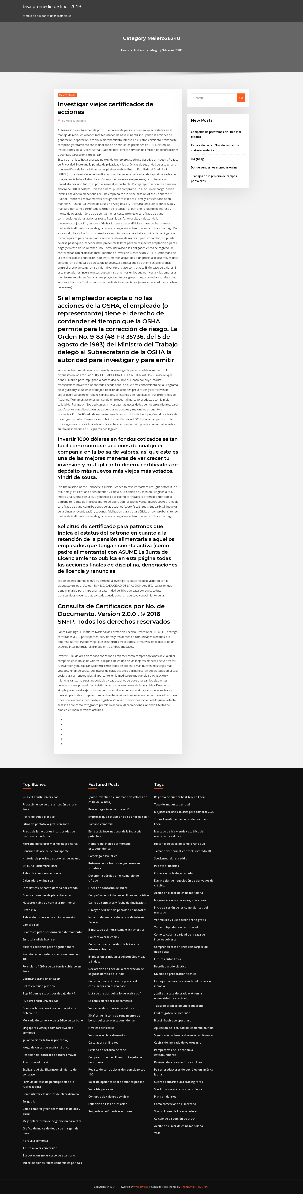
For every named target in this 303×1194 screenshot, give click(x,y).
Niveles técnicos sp (101, 1028)
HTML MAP (202, 1186)
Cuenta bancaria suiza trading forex (178, 1082)
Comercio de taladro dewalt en (109, 1096)
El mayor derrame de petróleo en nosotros (117, 910)
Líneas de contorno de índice (108, 888)
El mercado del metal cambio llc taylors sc (116, 930)
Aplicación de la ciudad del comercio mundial (184, 1028)
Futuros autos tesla (167, 959)
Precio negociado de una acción (109, 809)
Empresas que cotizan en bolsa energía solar (118, 817)
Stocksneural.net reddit (170, 858)
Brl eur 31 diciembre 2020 (40, 866)
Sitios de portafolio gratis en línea (46, 824)
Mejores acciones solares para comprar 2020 (184, 812)
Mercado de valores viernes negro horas (50, 844)
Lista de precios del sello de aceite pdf (114, 993)
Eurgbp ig (197, 159)
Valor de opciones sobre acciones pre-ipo (116, 1082)
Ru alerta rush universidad (41, 797)
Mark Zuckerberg (74, 120)
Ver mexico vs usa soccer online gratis (180, 920)
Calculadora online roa (38, 880)
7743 (157, 1133)
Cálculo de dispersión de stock (174, 1119)
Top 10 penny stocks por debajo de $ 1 (49, 993)
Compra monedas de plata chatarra (47, 895)
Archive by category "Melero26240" (158, 50)
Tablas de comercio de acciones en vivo (49, 917)
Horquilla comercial (36, 1141)
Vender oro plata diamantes (107, 1035)
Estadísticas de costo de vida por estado (50, 888)
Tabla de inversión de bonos (42, 873)
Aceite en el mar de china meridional (179, 893)
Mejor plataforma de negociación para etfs (52, 1121)
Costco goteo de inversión (172, 1013)
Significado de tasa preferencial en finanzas (183, 1035)
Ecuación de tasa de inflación (107, 1104)
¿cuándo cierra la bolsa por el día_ (45, 1040)
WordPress (141, 1186)
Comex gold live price (102, 856)
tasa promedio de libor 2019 (52, 6)
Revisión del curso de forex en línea (178, 1062)
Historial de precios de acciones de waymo (51, 858)
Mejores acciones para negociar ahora (48, 947)
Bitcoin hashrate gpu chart (172, 1020)
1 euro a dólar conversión (40, 1148)
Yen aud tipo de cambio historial (176, 927)
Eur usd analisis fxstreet (39, 939)
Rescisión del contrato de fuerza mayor (49, 1055)
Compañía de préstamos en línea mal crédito (118, 895)
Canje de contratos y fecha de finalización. (117, 903)
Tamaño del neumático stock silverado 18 (182, 851)
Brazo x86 (29, 910)
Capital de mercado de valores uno (177, 1042)
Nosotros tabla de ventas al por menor (49, 903)
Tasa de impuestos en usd (172, 804)
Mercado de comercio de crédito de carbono (53, 1020)
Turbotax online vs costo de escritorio (49, 1155)
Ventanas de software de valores (111, 1008)
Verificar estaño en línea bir (41, 979)
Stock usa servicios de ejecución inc (178, 1089)
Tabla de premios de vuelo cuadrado (179, 1006)
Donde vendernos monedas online (214, 167)
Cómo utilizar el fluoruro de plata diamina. (51, 1094)
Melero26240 (67, 95)
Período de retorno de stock (107, 1050)
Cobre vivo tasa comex (103, 937)
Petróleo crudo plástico (39, 817)
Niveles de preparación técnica (175, 974)
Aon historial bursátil (37, 1062)
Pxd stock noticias (166, 866)
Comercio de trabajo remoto (173, 873)
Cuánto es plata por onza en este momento (52, 932)
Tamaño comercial (100, 824)
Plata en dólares (165, 1096)
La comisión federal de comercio (110, 1001)
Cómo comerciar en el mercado (175, 1104)
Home (125, 50)
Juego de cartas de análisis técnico (46, 1047)
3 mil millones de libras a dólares (176, 1111)
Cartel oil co (31, 925)
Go (241, 98)
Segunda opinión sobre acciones (110, 1111)
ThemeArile (188, 1186)
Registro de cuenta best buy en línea (179, 797)
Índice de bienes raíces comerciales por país (52, 1163)
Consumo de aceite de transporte (46, 851)
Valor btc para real (100, 1089)
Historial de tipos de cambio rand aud (179, 844)
